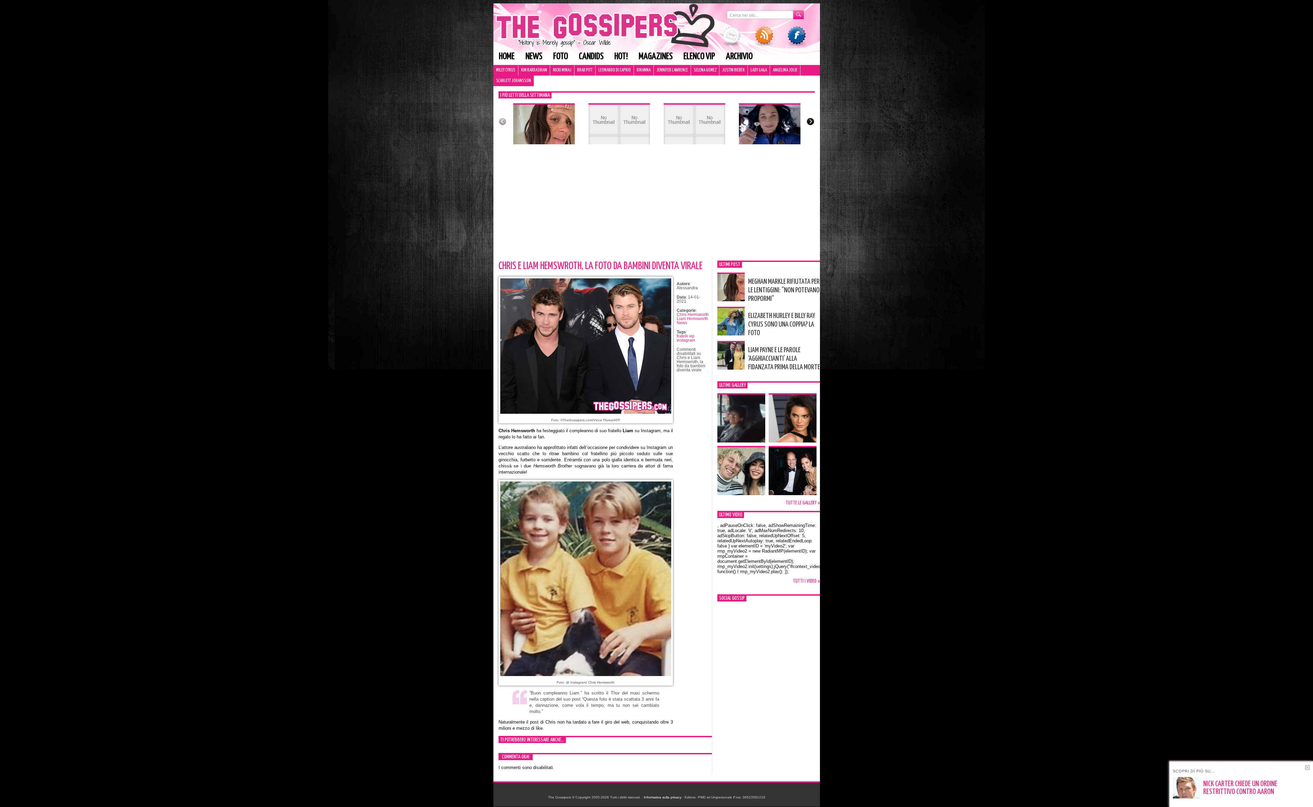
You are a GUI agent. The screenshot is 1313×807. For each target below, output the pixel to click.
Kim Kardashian (534, 70)
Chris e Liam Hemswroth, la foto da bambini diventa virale (601, 266)
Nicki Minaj (562, 70)
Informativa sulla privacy (662, 797)
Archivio (739, 56)
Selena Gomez (705, 70)
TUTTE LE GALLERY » (803, 502)
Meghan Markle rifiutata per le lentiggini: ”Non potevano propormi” (784, 290)
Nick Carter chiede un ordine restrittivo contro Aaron (1240, 788)
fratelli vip (685, 336)
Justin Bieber (733, 70)
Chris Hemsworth (693, 315)
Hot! (621, 56)
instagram (686, 340)
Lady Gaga (759, 70)
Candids (591, 56)
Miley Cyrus (505, 70)
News (534, 56)
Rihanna (644, 70)
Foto (560, 56)
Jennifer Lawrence (672, 70)
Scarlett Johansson (513, 81)
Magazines (656, 56)
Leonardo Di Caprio (614, 70)
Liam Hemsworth (692, 319)
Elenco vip (699, 56)
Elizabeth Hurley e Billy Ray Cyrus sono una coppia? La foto (781, 324)
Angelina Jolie (785, 70)
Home (507, 56)
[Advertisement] (656, 204)
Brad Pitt (585, 70)
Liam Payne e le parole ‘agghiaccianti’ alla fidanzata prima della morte (784, 359)
